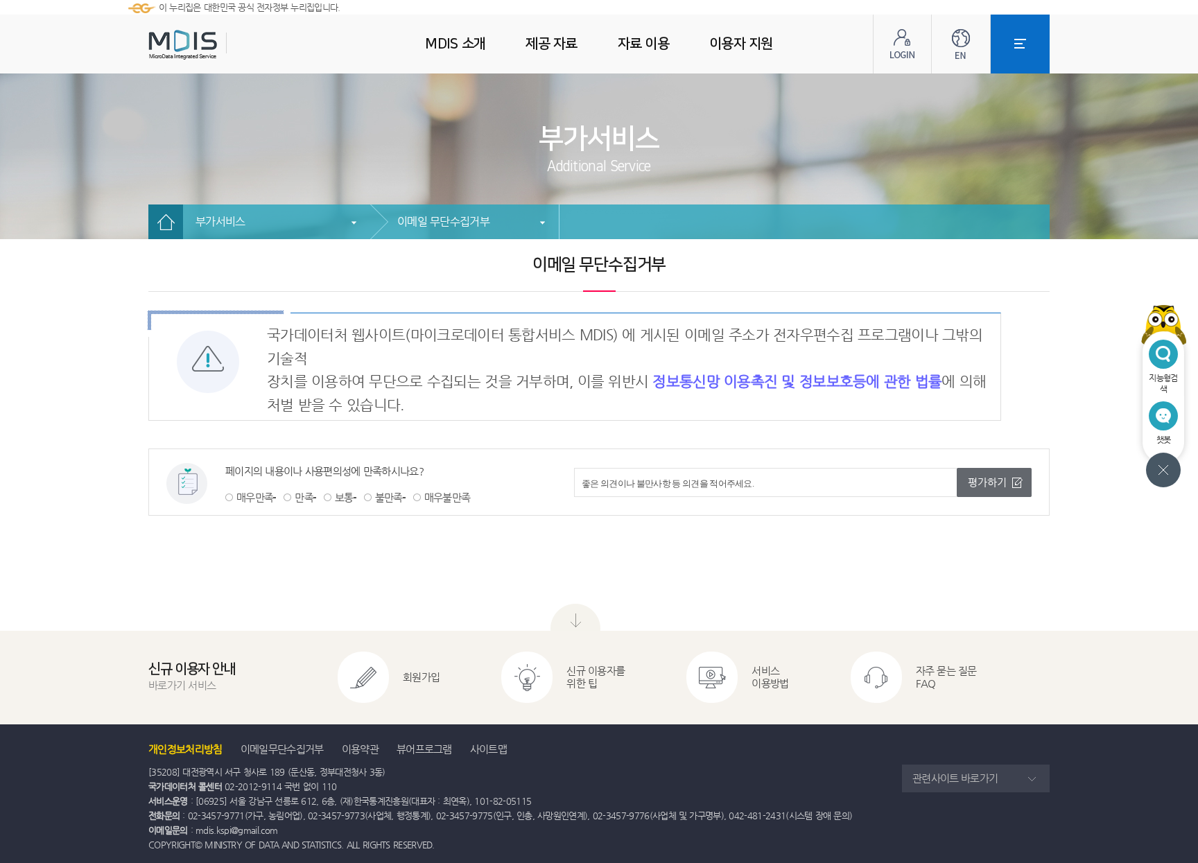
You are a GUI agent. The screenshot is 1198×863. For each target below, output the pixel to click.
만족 (304, 497)
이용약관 (360, 749)
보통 (344, 497)
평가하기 (987, 482)
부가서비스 (220, 221)
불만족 (389, 497)
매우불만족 (447, 497)
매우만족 (254, 497)
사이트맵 (488, 749)
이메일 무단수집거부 (443, 221)
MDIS (217, 45)
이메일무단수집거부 (282, 749)
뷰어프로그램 (424, 749)
